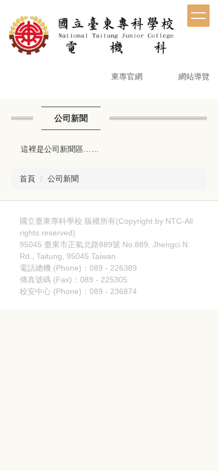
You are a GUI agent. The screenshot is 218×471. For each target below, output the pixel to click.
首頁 (27, 178)
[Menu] (198, 15)
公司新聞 (63, 178)
